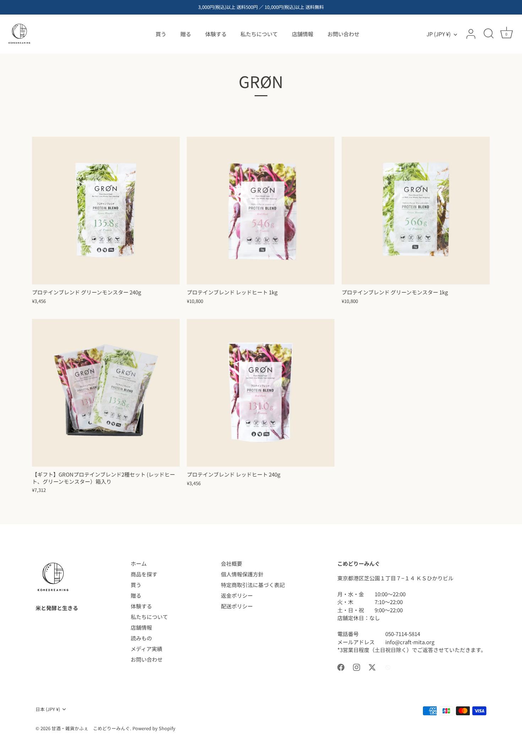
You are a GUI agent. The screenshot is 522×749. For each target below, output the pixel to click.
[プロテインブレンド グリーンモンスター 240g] (106, 210)
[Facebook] (340, 666)
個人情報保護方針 (242, 574)
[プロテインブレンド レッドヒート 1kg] (261, 210)
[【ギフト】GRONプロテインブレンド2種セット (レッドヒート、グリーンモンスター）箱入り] (106, 393)
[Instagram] (356, 666)
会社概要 (231, 563)
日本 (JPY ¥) (48, 709)
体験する (216, 34)
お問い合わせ (343, 34)
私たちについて (259, 34)
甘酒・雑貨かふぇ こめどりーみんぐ (90, 728)
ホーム (139, 563)
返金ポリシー (237, 595)
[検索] (488, 34)
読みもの (141, 638)
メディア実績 (146, 648)
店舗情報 (302, 34)
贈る (185, 34)
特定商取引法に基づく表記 (253, 584)
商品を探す (144, 574)
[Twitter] (372, 666)
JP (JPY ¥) (438, 34)
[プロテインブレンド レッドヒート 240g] (261, 393)
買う (161, 34)
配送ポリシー (237, 606)
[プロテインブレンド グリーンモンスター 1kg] (415, 210)
